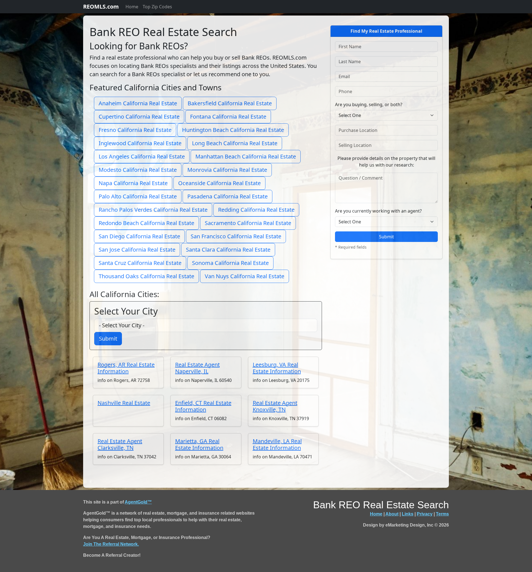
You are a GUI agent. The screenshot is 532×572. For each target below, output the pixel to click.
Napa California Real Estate (133, 183)
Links (407, 514)
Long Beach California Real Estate (234, 143)
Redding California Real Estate (256, 209)
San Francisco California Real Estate (236, 236)
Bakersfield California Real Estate (230, 103)
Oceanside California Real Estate (219, 183)
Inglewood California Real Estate (140, 143)
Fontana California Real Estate (228, 116)
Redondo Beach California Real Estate (146, 223)
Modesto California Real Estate (138, 169)
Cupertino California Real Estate (139, 116)
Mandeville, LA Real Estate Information (277, 444)
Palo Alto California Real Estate (138, 196)
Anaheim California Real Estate (138, 103)
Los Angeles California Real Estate (142, 156)
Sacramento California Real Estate (248, 223)
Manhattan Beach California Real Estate (245, 156)
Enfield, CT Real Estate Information (203, 406)
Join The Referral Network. (111, 544)
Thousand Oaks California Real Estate (146, 276)
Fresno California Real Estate (135, 130)
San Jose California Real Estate (137, 249)
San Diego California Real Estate (139, 236)
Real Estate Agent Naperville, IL (197, 368)
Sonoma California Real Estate (230, 263)
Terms (442, 514)
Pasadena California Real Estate (227, 196)
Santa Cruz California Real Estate (140, 263)
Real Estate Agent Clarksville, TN (120, 444)
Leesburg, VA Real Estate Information (277, 368)
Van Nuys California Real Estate (244, 276)
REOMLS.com (101, 6)
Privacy (425, 514)
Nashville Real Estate (124, 403)
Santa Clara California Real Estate (228, 249)
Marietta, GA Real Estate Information (199, 444)
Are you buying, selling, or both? (368, 104)
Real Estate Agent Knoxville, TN (275, 406)
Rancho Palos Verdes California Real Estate (153, 209)
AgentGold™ (138, 502)
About (391, 514)
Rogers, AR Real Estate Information (126, 368)
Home (132, 7)
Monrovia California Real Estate (227, 169)
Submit (108, 338)
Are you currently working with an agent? (378, 211)
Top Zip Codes (157, 7)
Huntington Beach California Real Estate (233, 130)
